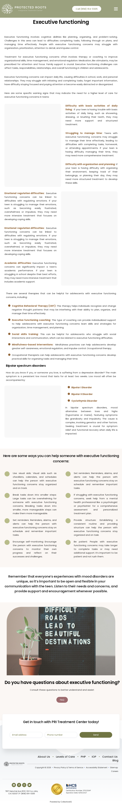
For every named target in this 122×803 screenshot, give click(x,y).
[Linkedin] (14, 785)
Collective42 (66, 801)
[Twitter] (29, 785)
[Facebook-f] (19, 785)
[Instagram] (24, 785)
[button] (116, 9)
